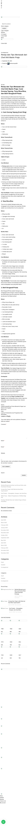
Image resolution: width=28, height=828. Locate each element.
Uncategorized (4, 52)
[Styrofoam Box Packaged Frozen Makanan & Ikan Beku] (3, 739)
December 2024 (5, 530)
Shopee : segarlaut (5, 783)
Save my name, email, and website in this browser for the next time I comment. (14, 462)
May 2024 (3, 540)
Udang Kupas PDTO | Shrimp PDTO (15, 747)
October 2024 (4, 535)
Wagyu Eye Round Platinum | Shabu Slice (16, 757)
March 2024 (4, 545)
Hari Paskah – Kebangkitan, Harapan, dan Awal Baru (14, 493)
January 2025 (4, 527)
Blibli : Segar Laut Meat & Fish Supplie (10, 786)
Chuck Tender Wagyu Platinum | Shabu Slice (15, 769)
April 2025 (3, 520)
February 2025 (4, 525)
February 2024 (4, 547)
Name (3, 440)
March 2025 (4, 522)
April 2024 (3, 542)
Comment (3, 424)
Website (3, 453)
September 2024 (5, 537)
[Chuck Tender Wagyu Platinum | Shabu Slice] (3, 772)
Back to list (3, 409)
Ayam (2, 562)
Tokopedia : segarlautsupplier (8, 780)
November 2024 (5, 532)
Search (2, 472)
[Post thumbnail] (7, 593)
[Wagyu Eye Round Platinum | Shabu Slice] (3, 761)
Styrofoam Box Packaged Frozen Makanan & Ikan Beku (14, 734)
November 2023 (5, 553)
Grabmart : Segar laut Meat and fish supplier (11, 789)
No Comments (18, 604)
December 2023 (5, 550)
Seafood (3, 564)
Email (2, 446)
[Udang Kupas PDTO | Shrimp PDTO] (3, 751)
